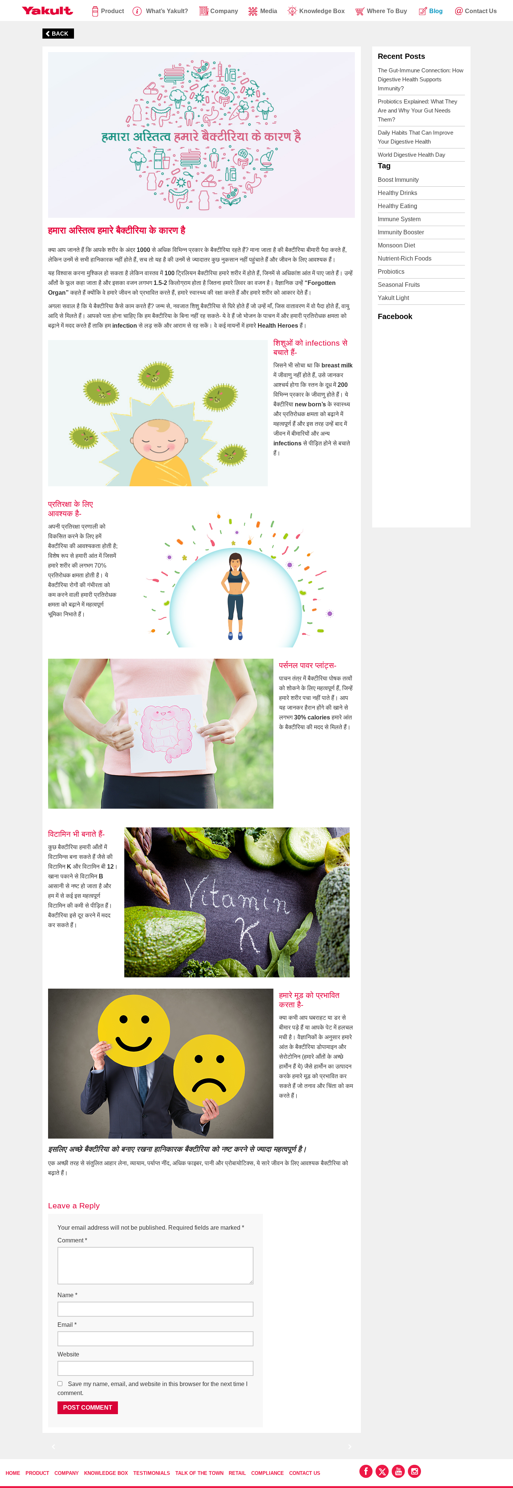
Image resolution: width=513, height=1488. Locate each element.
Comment (72, 1240)
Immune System (399, 219)
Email (67, 1325)
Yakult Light (393, 298)
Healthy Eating (397, 206)
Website (68, 1354)
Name (67, 1295)
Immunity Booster (401, 232)
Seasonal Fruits (399, 285)
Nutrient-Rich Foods (405, 258)
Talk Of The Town (199, 1473)
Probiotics (391, 271)
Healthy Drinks (397, 193)
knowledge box (322, 11)
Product (112, 11)
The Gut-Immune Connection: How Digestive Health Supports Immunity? (420, 79)
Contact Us (304, 1473)
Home (13, 1473)
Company (66, 1473)
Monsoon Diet (396, 245)
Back (60, 33)
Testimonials (151, 1473)
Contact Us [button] (481, 11)
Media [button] (268, 11)
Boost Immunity (398, 180)
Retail (237, 1473)
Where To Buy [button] (387, 11)
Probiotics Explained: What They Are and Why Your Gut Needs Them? (417, 110)
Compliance (267, 1473)
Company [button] (224, 11)
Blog (436, 11)
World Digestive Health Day (411, 154)
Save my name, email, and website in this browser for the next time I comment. (152, 1388)
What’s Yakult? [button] (167, 11)
